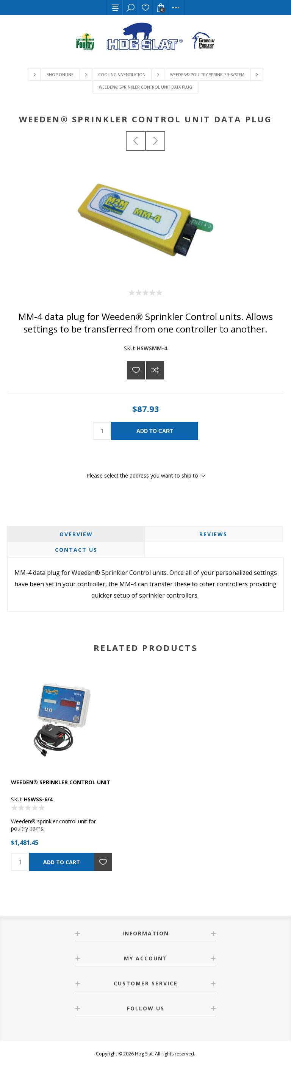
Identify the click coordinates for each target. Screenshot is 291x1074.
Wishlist (145, 7)
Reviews (213, 534)
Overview (76, 534)
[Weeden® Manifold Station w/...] (136, 141)
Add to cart (154, 431)
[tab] (76, 534)
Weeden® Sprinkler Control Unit (60, 782)
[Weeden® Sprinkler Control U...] (155, 141)
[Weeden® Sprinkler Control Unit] (62, 719)
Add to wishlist (136, 370)
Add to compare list (155, 370)
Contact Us (76, 549)
